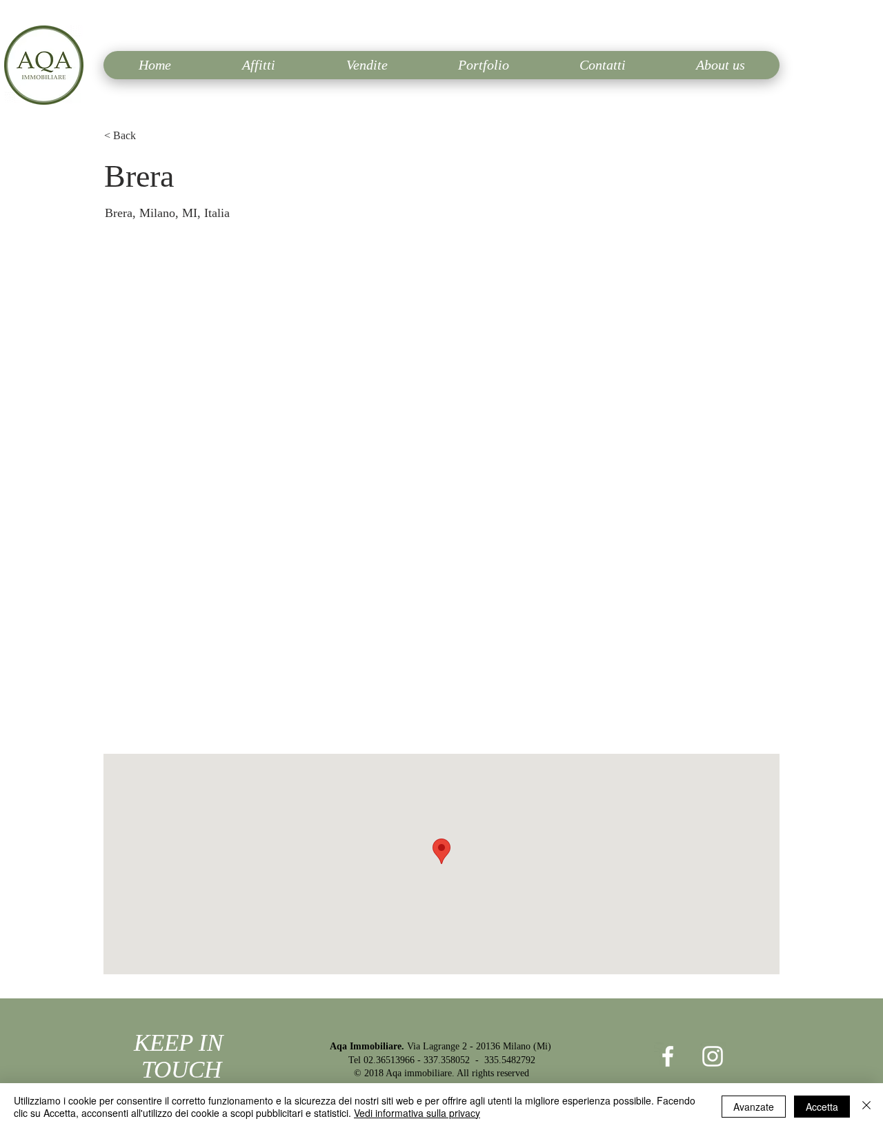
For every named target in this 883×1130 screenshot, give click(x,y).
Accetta (822, 1106)
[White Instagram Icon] (712, 1056)
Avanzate (753, 1106)
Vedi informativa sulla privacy (417, 1113)
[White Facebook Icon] (668, 1056)
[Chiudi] (866, 1106)
